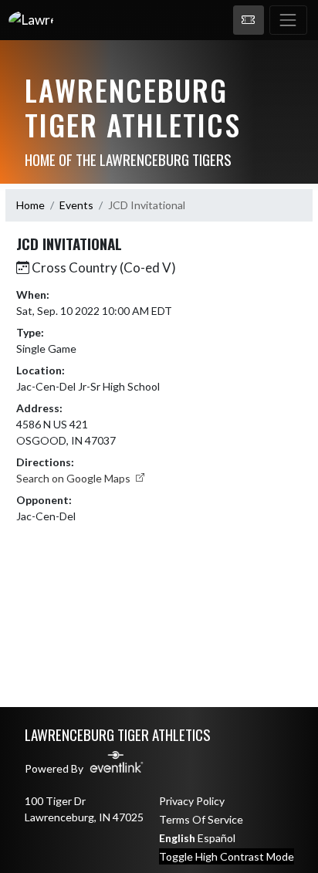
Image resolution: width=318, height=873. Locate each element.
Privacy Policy (192, 800)
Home (30, 204)
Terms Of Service (201, 819)
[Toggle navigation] (288, 20)
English (177, 837)
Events (76, 204)
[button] (248, 20)
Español (216, 837)
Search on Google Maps (74, 478)
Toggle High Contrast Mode (226, 856)
